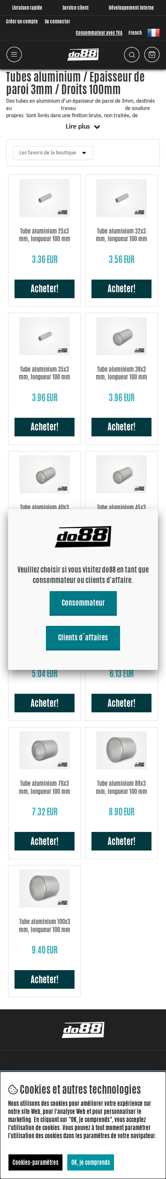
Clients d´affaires (83, 637)
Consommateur (83, 602)
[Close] (158, 509)
